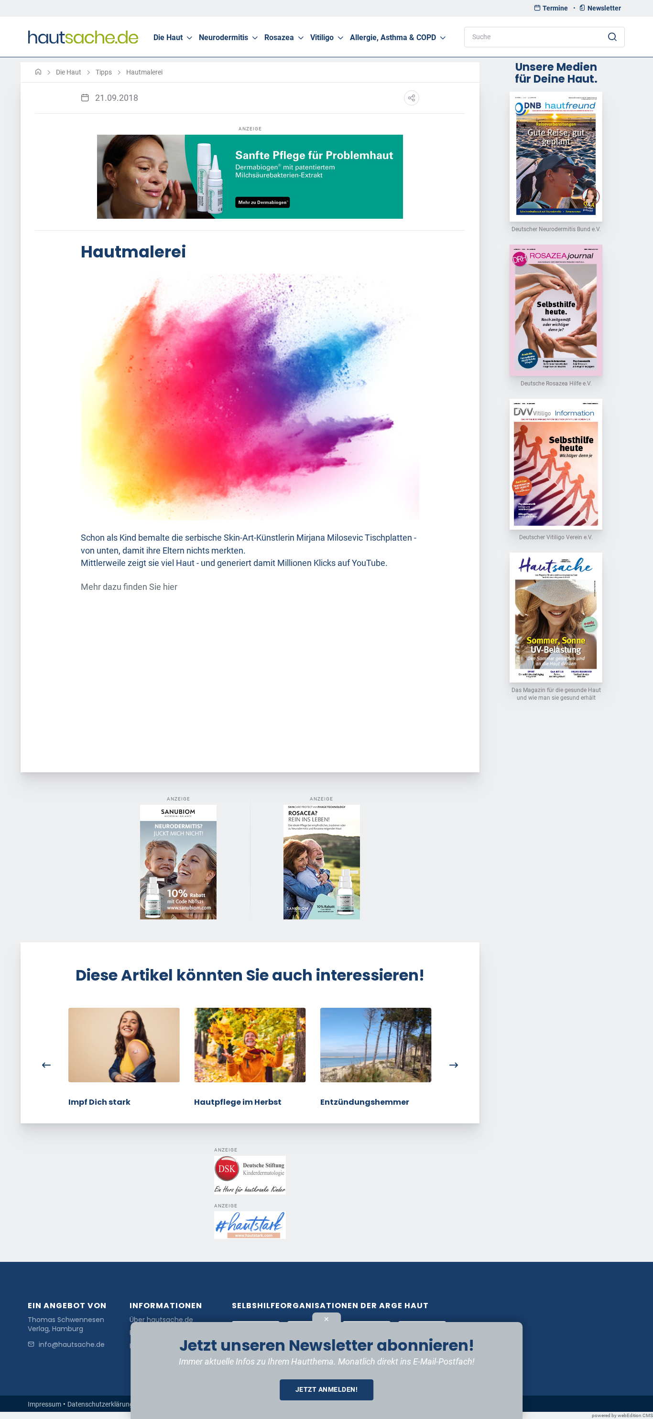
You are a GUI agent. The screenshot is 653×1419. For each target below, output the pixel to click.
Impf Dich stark (99, 1102)
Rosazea (279, 37)
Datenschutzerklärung (100, 1404)
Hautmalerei (144, 72)
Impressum (44, 1404)
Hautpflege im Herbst (238, 1102)
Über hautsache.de (161, 1319)
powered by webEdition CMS (622, 1415)
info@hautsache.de (72, 1344)
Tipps (104, 72)
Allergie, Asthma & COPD (393, 37)
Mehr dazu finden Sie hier (129, 587)
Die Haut (168, 37)
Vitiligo (322, 37)
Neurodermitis (223, 37)
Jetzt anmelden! (326, 1389)
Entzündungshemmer (364, 1102)
